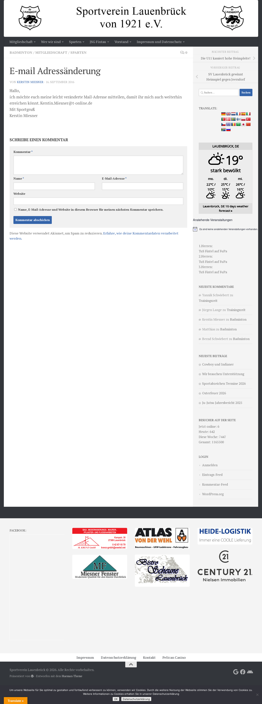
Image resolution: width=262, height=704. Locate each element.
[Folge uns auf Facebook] (243, 672)
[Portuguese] (223, 119)
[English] (228, 114)
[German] (223, 114)
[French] (238, 114)
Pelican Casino (174, 657)
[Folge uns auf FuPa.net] (249, 672)
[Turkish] (248, 119)
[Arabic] (238, 124)
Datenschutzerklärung (118, 657)
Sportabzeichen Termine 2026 (224, 383)
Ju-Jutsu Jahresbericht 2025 (222, 402)
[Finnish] (238, 119)
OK (116, 699)
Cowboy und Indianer (218, 364)
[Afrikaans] (223, 130)
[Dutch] (233, 114)
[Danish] (228, 119)
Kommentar (23, 152)
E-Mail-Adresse (114, 179)
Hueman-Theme (72, 676)
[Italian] (248, 114)
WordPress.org (213, 494)
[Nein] (257, 695)
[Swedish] (233, 119)
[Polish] (243, 119)
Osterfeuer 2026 (214, 393)
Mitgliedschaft (51, 52)
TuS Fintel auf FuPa (213, 251)
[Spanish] (243, 114)
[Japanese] (243, 124)
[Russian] (228, 130)
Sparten (78, 52)
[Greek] (228, 124)
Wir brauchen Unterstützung (223, 374)
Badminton (21, 52)
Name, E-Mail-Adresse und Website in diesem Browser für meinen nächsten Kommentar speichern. (90, 210)
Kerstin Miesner (30, 82)
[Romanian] (233, 124)
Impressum (85, 657)
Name (18, 179)
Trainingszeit (208, 300)
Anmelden (210, 465)
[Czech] (223, 124)
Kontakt (149, 657)
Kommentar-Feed (215, 484)
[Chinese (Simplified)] (248, 124)
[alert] (225, 229)
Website (19, 194)
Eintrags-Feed (212, 474)
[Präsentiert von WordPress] (32, 676)
